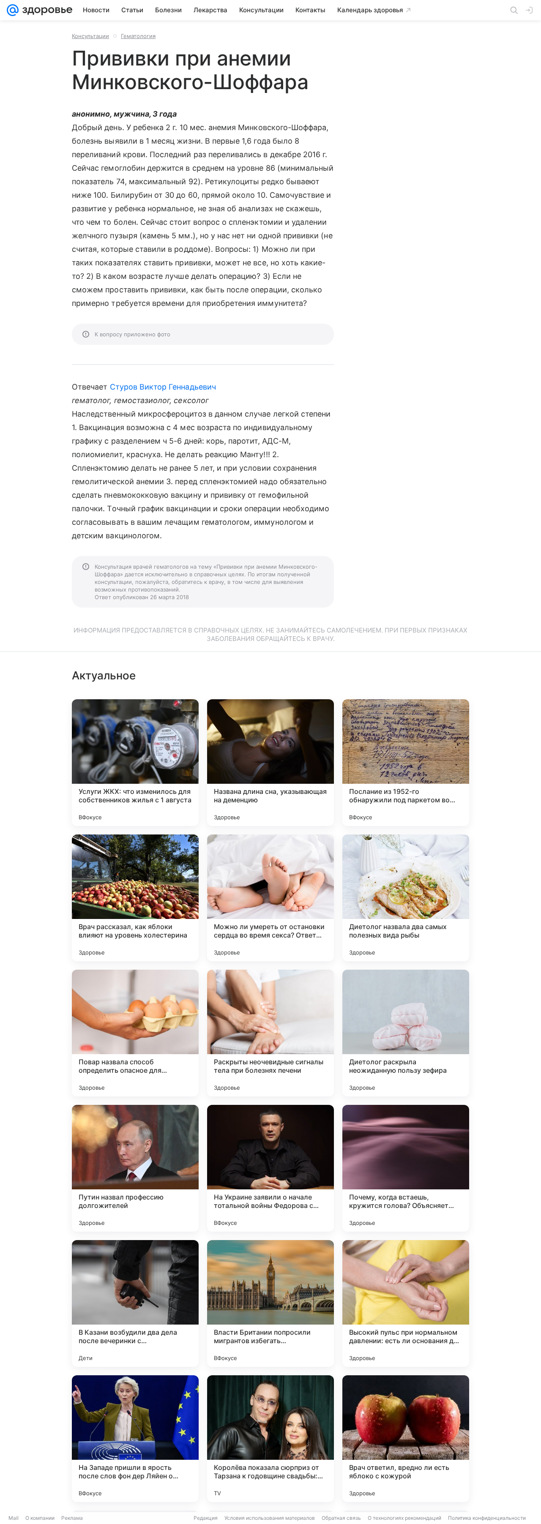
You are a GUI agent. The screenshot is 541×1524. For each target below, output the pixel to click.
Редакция (206, 1518)
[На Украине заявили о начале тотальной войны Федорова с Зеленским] (270, 1168)
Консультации (90, 36)
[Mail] (13, 10)
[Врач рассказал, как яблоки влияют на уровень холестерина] (135, 897)
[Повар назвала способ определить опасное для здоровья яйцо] (135, 1033)
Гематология (138, 36)
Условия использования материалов (269, 1518)
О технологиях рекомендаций (404, 1518)
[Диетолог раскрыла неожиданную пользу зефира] (405, 1033)
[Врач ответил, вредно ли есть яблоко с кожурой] (405, 1438)
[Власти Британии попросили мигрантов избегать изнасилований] (270, 1303)
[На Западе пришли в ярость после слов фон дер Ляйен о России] (135, 1438)
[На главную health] (46, 10)
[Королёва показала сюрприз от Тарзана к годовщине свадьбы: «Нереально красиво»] (270, 1438)
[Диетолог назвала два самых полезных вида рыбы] (405, 897)
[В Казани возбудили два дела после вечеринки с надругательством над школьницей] (135, 1303)
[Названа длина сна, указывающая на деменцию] (270, 762)
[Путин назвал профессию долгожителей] (135, 1168)
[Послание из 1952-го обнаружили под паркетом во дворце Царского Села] (405, 762)
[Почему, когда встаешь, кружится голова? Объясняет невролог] (405, 1168)
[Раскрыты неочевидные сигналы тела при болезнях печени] (270, 1033)
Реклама (72, 1518)
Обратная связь (341, 1518)
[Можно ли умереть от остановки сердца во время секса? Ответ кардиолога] (270, 897)
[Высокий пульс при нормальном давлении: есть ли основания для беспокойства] (405, 1303)
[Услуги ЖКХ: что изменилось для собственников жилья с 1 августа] (135, 762)
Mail (13, 1518)
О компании (40, 1518)
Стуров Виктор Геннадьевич (163, 386)
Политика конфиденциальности (487, 1518)
